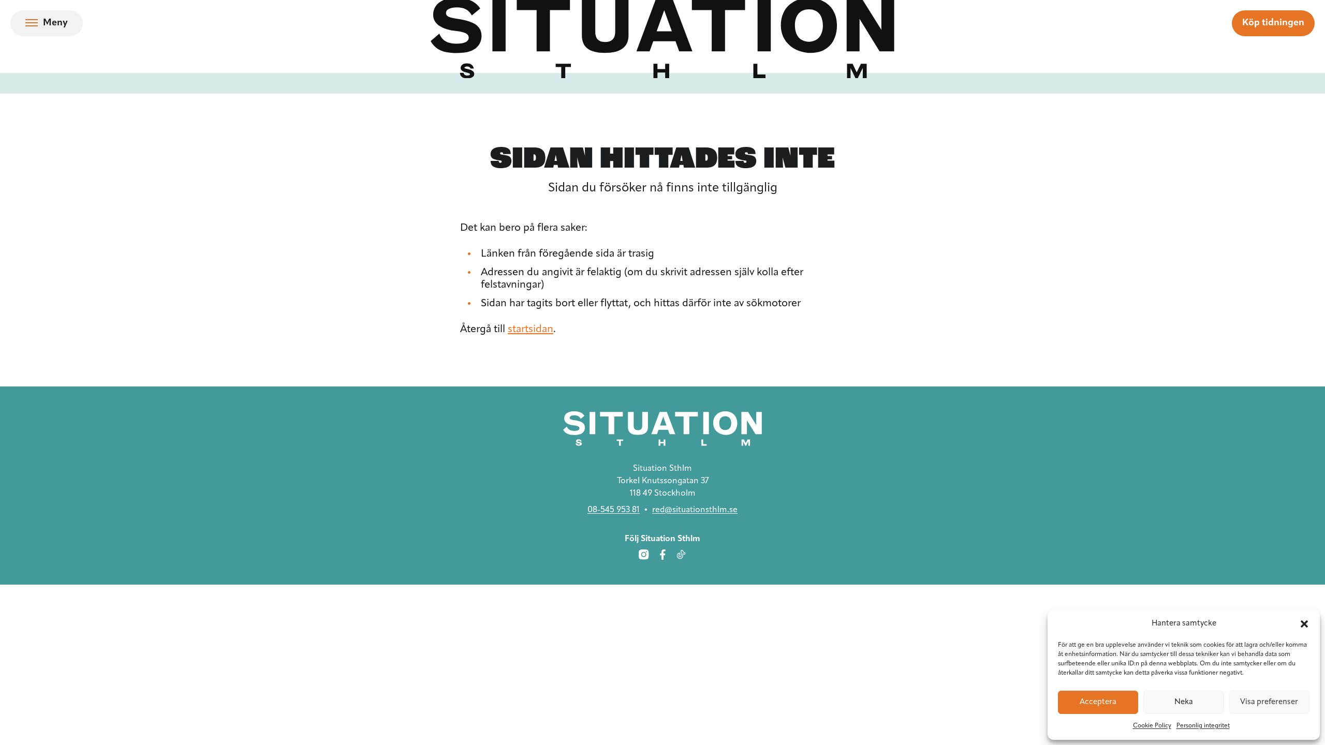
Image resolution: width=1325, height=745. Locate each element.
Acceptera (1098, 702)
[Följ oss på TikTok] (681, 554)
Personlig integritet (1203, 726)
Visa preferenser (1269, 702)
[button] (1304, 624)
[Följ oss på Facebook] (662, 554)
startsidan (530, 329)
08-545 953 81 (613, 510)
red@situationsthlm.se (695, 510)
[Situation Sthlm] (662, 428)
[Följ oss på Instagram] (644, 554)
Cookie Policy (1152, 726)
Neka (1183, 702)
